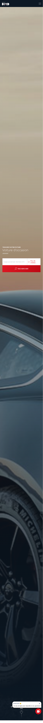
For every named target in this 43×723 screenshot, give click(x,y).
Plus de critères (33, 261)
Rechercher (23, 269)
